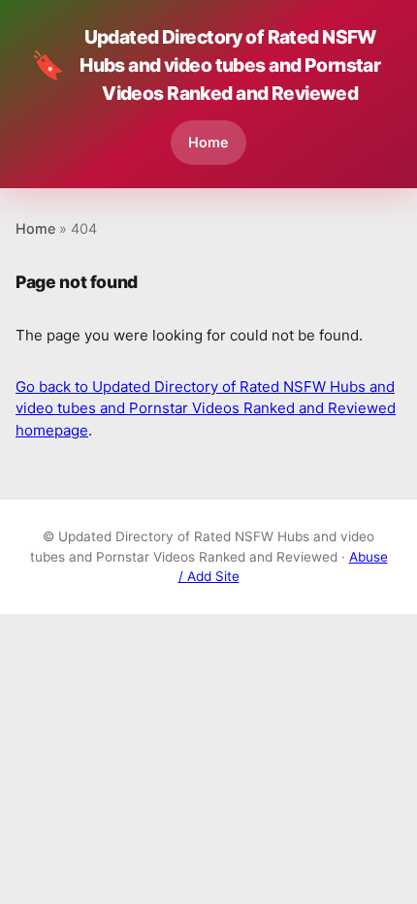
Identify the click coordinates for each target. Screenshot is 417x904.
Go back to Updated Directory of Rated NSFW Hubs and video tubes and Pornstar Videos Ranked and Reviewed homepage (206, 408)
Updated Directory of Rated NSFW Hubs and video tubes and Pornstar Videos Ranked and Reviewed (205, 65)
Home (208, 142)
